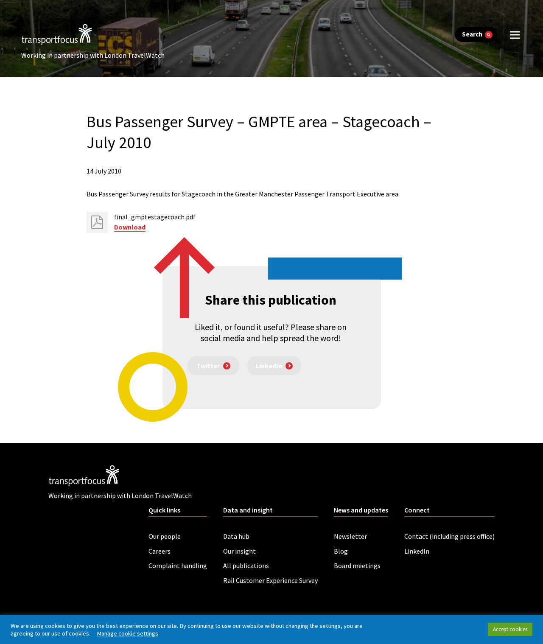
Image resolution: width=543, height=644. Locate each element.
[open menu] (515, 34)
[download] (97, 222)
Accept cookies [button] (510, 629)
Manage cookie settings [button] (127, 633)
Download (130, 227)
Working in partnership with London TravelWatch (93, 55)
